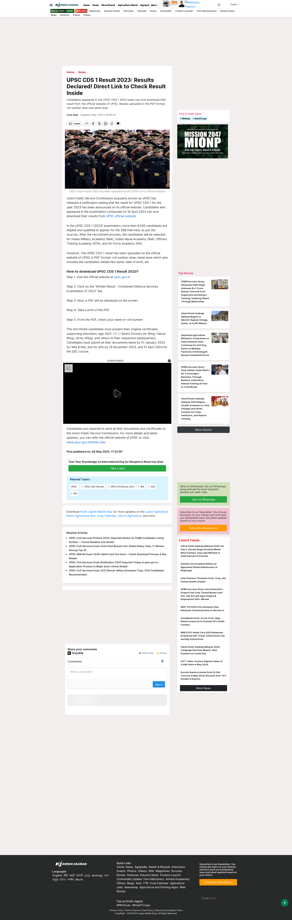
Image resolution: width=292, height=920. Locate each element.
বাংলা (106, 875)
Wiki (151, 871)
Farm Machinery (153, 879)
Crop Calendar (106, 515)
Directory (64, 15)
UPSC (74, 486)
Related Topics (80, 479)
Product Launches (184, 11)
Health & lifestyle (159, 867)
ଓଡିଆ (62, 879)
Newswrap (131, 887)
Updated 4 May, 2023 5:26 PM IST (98, 115)
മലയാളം (97, 875)
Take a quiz (117, 468)
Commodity (166, 11)
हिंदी (66, 875)
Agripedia (145, 5)
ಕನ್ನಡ (56, 879)
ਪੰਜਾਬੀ (79, 875)
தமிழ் (87, 875)
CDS (152, 486)
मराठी (72, 875)
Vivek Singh (73, 115)
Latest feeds (189, 540)
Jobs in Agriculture (129, 515)
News (96, 5)
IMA (142, 486)
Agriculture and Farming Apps (159, 887)
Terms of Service (133, 910)
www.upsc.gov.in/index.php (86, 442)
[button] (169, 360)
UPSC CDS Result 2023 (122, 486)
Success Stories (112, 11)
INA (75, 493)
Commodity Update (129, 879)
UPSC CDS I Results (94, 486)
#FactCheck (108, 5)
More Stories (203, 429)
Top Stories (185, 273)
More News (203, 688)
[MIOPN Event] (202, 141)
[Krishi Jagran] (68, 5)
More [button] (154, 5)
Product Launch (170, 875)
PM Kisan (186, 118)
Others (121, 883)
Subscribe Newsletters (203, 528)
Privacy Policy (116, 910)
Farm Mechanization (207, 11)
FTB (145, 883)
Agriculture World (128, 5)
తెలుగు (79, 879)
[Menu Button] (50, 5)
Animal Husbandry (177, 879)
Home (86, 5)
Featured (141, 11)
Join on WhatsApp (203, 499)
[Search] (224, 4)
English (57, 875)
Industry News (227, 11)
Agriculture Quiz (85, 515)
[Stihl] (174, 4)
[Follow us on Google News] (208, 898)
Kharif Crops (200, 118)
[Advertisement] (203, 87)
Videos (86, 15)
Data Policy (147, 910)
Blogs (54, 15)
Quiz (139, 883)
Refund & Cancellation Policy (169, 910)
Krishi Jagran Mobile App (96, 511)
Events (153, 11)
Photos (76, 15)
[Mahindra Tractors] (197, 4)
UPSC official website (121, 216)
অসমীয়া (70, 879)
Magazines (95, 11)
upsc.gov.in (122, 277)
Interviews (129, 11)
